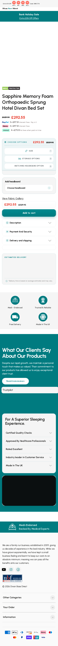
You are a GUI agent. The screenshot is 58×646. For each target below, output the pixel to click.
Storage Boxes (13, 75)
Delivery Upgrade (14, 123)
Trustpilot (8, 389)
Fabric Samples (14, 116)
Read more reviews (15, 381)
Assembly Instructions (17, 131)
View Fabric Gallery (12, 198)
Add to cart (29, 213)
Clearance (11, 86)
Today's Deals (13, 20)
